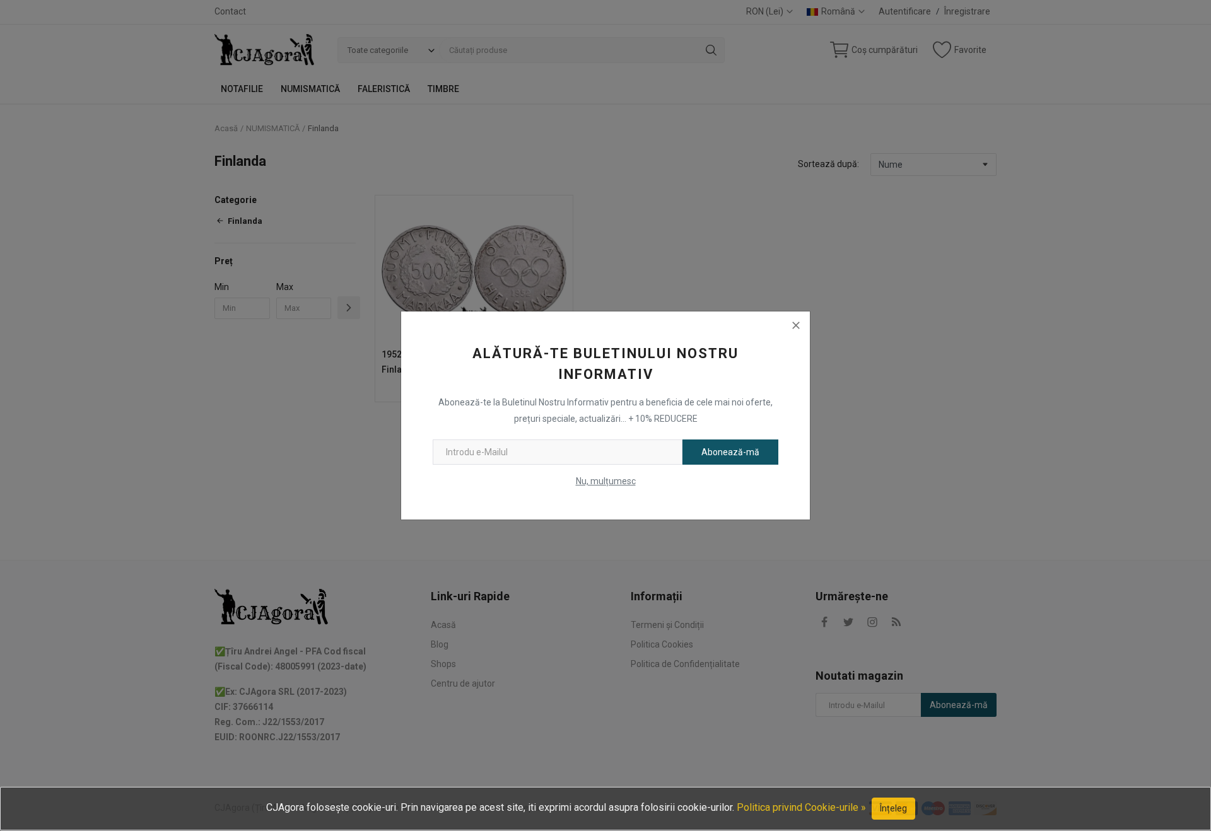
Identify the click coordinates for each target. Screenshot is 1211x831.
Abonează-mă (730, 452)
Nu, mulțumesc (606, 481)
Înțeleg (893, 808)
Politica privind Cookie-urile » (801, 807)
